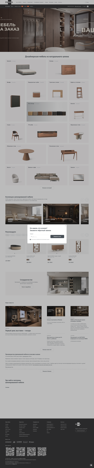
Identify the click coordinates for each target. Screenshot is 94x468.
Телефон (31, 233)
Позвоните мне (57, 236)
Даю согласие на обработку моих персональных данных (40, 239)
